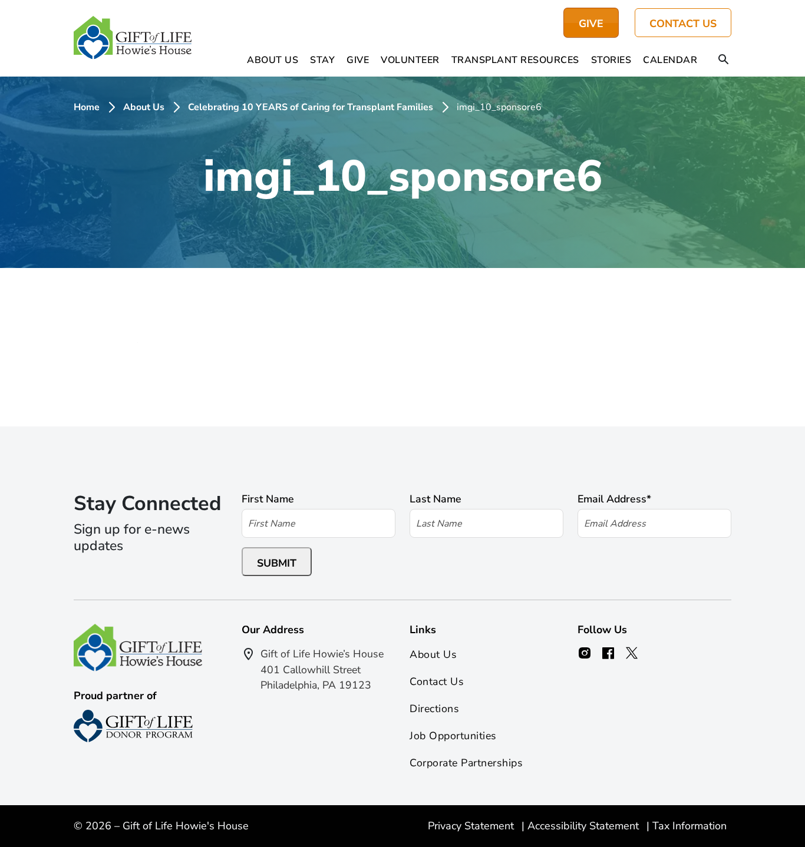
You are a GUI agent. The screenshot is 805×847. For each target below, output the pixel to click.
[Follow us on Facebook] (608, 653)
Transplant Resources (515, 60)
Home (87, 107)
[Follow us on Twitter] (632, 653)
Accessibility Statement (584, 826)
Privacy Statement (472, 826)
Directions (434, 709)
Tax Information (689, 826)
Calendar (670, 60)
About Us (272, 60)
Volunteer (410, 60)
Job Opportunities (453, 736)
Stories (611, 60)
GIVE (591, 23)
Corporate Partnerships (466, 763)
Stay (322, 60)
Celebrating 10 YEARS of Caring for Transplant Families (310, 107)
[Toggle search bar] (723, 60)
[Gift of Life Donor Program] (133, 726)
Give (358, 60)
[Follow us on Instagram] (585, 653)
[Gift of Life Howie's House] (133, 38)
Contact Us (683, 23)
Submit (276, 563)
